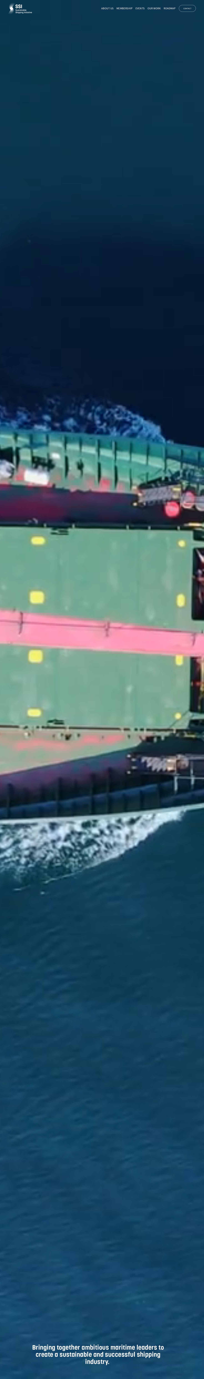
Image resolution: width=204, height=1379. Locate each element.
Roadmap (170, 8)
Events (140, 8)
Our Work (154, 8)
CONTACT (187, 8)
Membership (124, 8)
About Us (107, 8)
